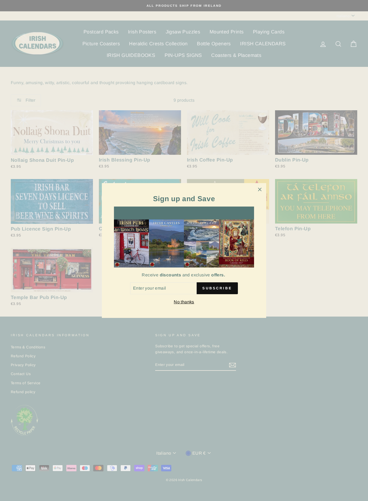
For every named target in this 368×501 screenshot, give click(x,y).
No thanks (184, 302)
